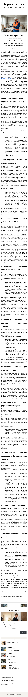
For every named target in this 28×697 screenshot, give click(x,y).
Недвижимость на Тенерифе (9, 675)
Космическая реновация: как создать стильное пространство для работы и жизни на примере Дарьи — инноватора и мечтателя (13, 661)
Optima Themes (17, 694)
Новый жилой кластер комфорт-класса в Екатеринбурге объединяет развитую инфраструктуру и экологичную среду (14, 624)
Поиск (23, 632)
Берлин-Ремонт (14, 4)
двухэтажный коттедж (8, 680)
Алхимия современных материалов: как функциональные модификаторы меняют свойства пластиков (12, 655)
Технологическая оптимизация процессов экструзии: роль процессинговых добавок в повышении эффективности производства (13, 649)
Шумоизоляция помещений (9, 677)
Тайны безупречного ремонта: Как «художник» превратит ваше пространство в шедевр (13, 668)
